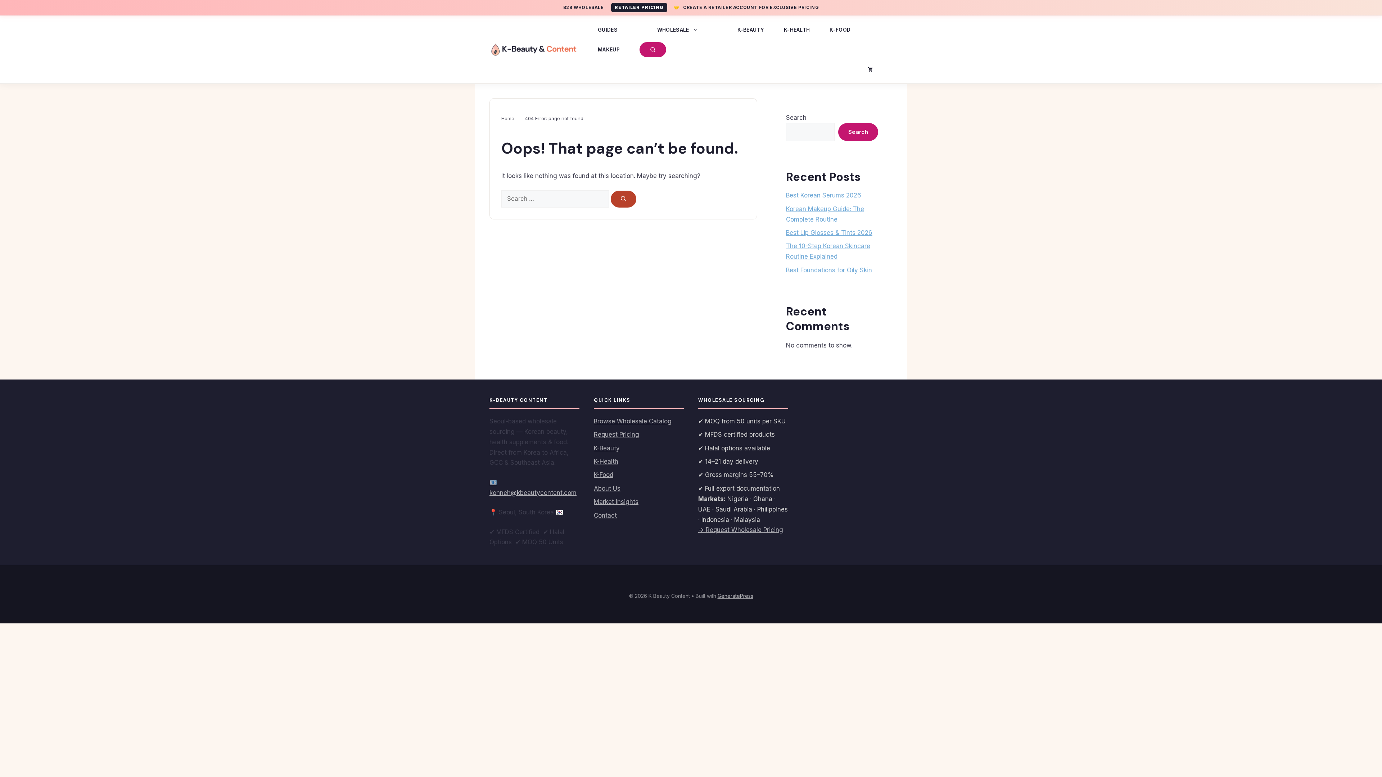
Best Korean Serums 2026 (823, 195)
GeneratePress (735, 596)
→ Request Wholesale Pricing (740, 529)
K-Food (840, 30)
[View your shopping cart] (870, 69)
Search (796, 117)
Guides (608, 30)
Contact (605, 515)
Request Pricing (616, 434)
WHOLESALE (673, 30)
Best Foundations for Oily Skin (829, 270)
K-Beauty (750, 30)
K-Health (797, 30)
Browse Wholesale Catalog (633, 421)
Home (507, 118)
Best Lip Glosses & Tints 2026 (829, 232)
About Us (607, 488)
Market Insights (616, 501)
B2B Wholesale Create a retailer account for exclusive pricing (691, 7)
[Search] (623, 199)
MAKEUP (609, 49)
